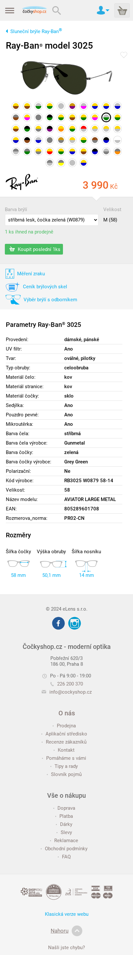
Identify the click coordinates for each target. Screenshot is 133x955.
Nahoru (59, 930)
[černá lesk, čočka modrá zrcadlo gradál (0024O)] (95, 151)
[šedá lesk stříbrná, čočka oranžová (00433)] (117, 151)
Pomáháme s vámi (66, 758)
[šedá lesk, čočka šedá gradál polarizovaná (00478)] (38, 117)
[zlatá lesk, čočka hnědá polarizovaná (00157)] (72, 117)
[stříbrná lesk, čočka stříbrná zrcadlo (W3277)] (61, 106)
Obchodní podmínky (66, 849)
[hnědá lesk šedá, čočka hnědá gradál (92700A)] (95, 140)
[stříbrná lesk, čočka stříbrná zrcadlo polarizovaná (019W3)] (72, 163)
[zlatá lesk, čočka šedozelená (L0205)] (61, 117)
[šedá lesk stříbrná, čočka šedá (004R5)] (50, 163)
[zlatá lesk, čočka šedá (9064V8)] (38, 129)
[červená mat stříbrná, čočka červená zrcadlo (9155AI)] (83, 129)
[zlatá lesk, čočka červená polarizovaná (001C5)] (50, 151)
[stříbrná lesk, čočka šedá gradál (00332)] (106, 151)
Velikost (112, 209)
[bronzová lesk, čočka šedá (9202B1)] (61, 140)
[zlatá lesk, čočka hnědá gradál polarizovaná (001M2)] (83, 151)
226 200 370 (70, 684)
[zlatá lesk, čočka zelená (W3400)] (83, 140)
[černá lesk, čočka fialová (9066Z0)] (50, 129)
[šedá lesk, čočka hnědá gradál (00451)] (16, 117)
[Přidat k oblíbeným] (123, 55)
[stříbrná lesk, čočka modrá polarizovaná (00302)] (38, 140)
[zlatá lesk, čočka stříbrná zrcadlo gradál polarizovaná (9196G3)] (106, 129)
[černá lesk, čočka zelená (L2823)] (27, 129)
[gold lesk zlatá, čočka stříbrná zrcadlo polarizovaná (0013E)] (117, 140)
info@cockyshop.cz (70, 692)
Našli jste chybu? (66, 947)
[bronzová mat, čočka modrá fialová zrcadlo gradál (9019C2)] (72, 106)
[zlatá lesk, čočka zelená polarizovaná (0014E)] (61, 151)
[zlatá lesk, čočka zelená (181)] (83, 117)
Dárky (66, 824)
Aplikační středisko (66, 734)
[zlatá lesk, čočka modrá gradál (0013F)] (95, 106)
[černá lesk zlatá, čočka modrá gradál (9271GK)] (106, 140)
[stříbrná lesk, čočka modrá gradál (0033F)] (117, 106)
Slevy (66, 832)
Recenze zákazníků (66, 742)
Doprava (66, 808)
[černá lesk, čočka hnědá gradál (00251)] (27, 140)
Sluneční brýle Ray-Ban (36, 31)
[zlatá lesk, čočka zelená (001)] (117, 117)
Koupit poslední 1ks (38, 249)
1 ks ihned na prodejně (29, 232)
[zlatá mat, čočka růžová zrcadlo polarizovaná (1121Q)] (95, 117)
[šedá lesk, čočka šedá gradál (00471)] (50, 140)
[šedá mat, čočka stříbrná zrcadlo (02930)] (16, 151)
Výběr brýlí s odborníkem (50, 300)
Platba (66, 816)
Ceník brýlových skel (45, 287)
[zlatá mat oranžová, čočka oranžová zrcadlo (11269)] (61, 129)
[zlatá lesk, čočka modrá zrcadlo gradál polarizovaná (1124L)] (106, 106)
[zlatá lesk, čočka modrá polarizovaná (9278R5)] (72, 151)
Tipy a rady (66, 766)
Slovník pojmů (66, 774)
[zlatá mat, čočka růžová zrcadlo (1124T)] (27, 117)
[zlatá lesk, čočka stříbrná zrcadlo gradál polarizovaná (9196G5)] (95, 129)
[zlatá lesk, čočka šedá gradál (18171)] (38, 151)
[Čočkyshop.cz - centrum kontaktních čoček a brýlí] (34, 10)
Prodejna (66, 726)
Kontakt (66, 750)
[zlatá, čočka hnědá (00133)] (16, 106)
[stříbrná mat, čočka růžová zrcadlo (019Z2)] (83, 106)
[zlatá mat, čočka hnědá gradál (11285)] (16, 129)
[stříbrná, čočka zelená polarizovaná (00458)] (38, 106)
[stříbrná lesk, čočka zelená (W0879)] (106, 117)
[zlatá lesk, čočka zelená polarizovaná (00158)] (50, 106)
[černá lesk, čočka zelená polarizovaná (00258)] (50, 117)
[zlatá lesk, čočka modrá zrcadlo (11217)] (83, 163)
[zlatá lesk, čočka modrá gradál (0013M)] (16, 140)
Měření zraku (31, 274)
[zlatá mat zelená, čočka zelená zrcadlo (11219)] (72, 129)
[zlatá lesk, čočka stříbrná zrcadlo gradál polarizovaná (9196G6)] (72, 140)
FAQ (66, 857)
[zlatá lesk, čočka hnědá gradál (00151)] (27, 106)
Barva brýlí (16, 209)
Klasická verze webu (66, 914)
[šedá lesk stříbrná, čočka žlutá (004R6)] (61, 163)
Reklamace (66, 840)
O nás (66, 713)
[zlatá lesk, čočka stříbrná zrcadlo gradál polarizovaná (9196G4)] (117, 129)
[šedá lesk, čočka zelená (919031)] (27, 151)
